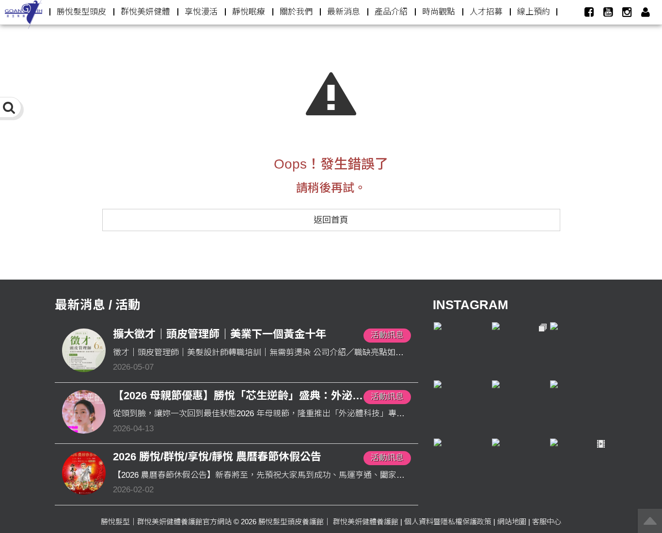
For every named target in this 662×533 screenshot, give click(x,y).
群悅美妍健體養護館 (365, 521)
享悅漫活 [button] (201, 11)
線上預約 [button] (533, 11)
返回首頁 (331, 220)
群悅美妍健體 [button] (145, 11)
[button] (645, 12)
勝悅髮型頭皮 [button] (81, 11)
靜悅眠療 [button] (248, 11)
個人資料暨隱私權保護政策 (447, 521)
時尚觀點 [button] (438, 11)
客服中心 (546, 521)
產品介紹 (391, 11)
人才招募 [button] (486, 11)
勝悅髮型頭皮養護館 (291, 521)
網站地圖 (511, 521)
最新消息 (343, 11)
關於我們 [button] (296, 11)
